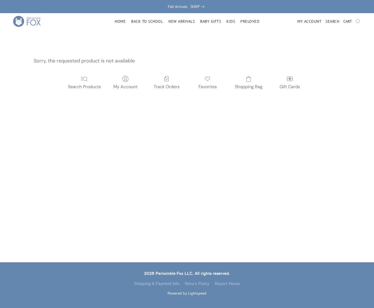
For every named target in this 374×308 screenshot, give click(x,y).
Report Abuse (227, 283)
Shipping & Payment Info (156, 283)
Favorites (207, 87)
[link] (198, 6)
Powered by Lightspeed (187, 293)
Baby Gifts (210, 21)
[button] (27, 21)
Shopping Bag (249, 87)
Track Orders (167, 87)
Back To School (147, 21)
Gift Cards (290, 87)
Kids (230, 21)
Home (120, 21)
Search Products (84, 87)
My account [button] (309, 21)
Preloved (249, 21)
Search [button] (332, 21)
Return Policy (197, 283)
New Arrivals (181, 21)
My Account (125, 87)
